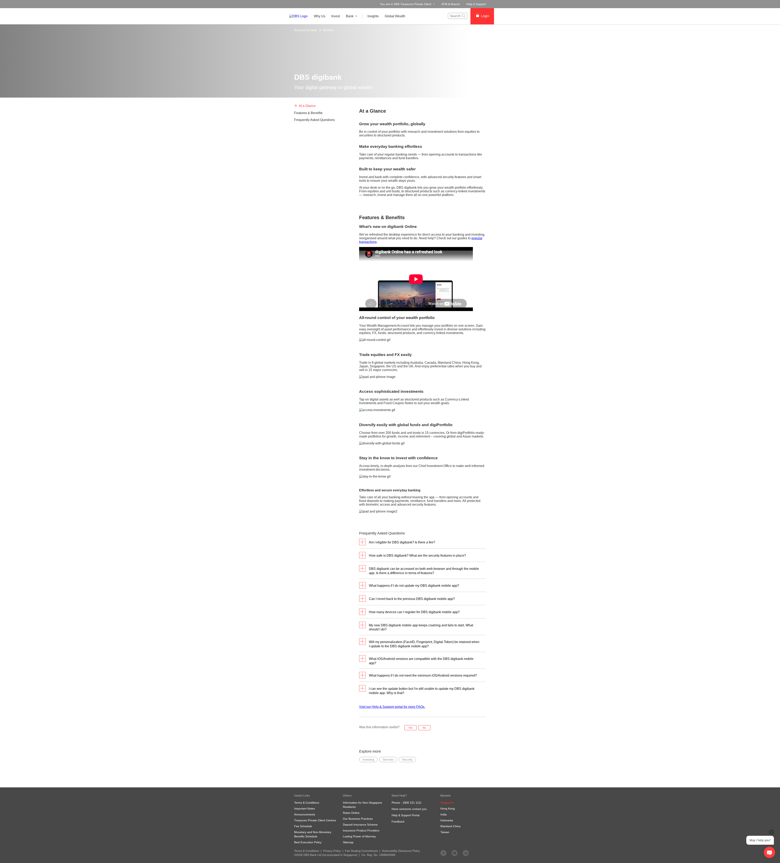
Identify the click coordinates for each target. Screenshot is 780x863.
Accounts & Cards (305, 30)
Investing (368, 759)
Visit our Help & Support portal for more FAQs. (392, 706)
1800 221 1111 (412, 802)
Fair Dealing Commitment (361, 850)
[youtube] (455, 853)
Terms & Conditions (306, 850)
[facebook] (443, 853)
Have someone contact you (409, 809)
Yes (410, 727)
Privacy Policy (332, 850)
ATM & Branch (450, 4)
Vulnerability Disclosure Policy (401, 850)
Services (328, 30)
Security (407, 759)
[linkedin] (466, 853)
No (424, 727)
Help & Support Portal (405, 815)
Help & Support (476, 4)
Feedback (398, 821)
